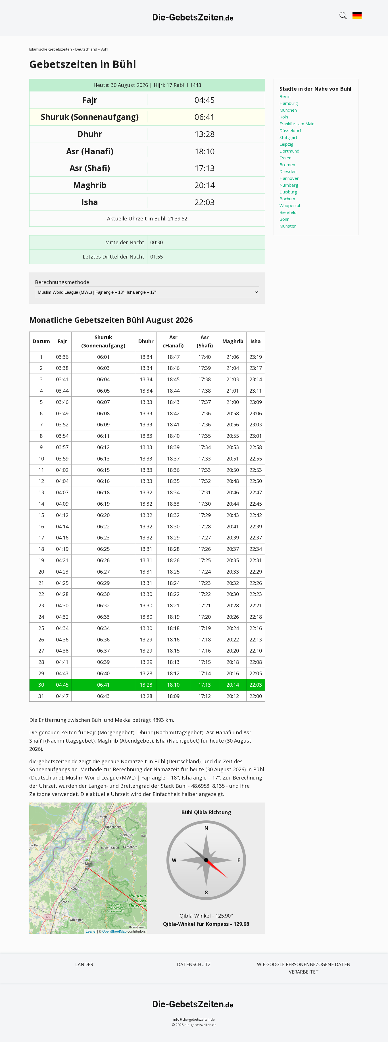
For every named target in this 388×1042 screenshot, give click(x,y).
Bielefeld (288, 212)
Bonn (284, 219)
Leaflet (91, 931)
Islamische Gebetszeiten (50, 49)
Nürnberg (288, 185)
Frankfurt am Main (296, 123)
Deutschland (86, 49)
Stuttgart (288, 137)
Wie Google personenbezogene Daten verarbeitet (304, 968)
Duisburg (288, 192)
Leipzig (286, 144)
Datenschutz (194, 964)
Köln (283, 117)
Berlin (285, 96)
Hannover (289, 178)
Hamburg (288, 103)
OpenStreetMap (114, 931)
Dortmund (289, 151)
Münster (287, 226)
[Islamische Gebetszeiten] (194, 18)
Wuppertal (289, 205)
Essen (285, 158)
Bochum (287, 198)
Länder (84, 964)
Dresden (288, 171)
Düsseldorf (290, 130)
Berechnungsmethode (62, 282)
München (288, 110)
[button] (88, 862)
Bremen (287, 164)
